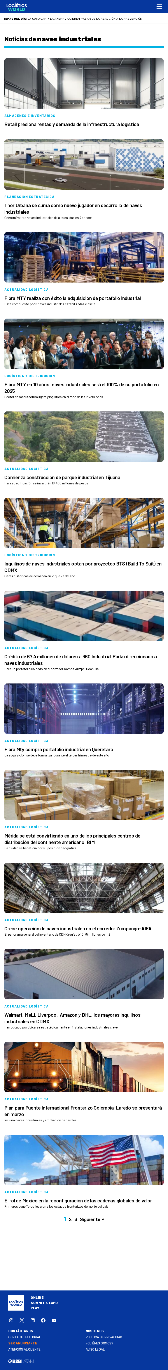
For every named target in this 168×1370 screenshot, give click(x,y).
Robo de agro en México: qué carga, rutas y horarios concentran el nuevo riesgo (95, 18)
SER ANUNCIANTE (22, 1343)
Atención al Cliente (24, 1349)
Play (35, 1308)
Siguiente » (92, 1219)
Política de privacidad (104, 1337)
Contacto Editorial (24, 1337)
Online (37, 1298)
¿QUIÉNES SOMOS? (99, 1343)
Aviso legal (95, 1349)
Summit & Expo (44, 1303)
